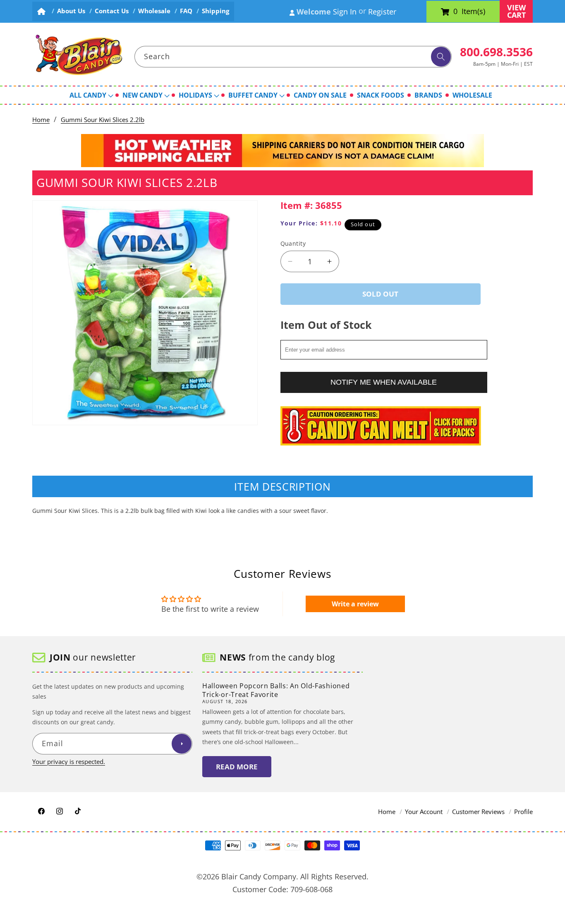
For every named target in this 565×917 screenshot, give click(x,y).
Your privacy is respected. (68, 761)
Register (382, 12)
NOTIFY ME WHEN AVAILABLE (383, 382)
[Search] (441, 57)
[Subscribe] (182, 744)
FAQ (186, 11)
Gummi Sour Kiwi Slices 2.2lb (102, 119)
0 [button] (455, 11)
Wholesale (154, 11)
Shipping (215, 11)
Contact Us (112, 11)
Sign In (345, 12)
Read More (237, 766)
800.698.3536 (496, 52)
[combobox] (293, 56)
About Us (71, 11)
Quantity (293, 243)
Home (41, 119)
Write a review (355, 603)
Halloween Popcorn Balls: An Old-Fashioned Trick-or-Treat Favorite (276, 690)
